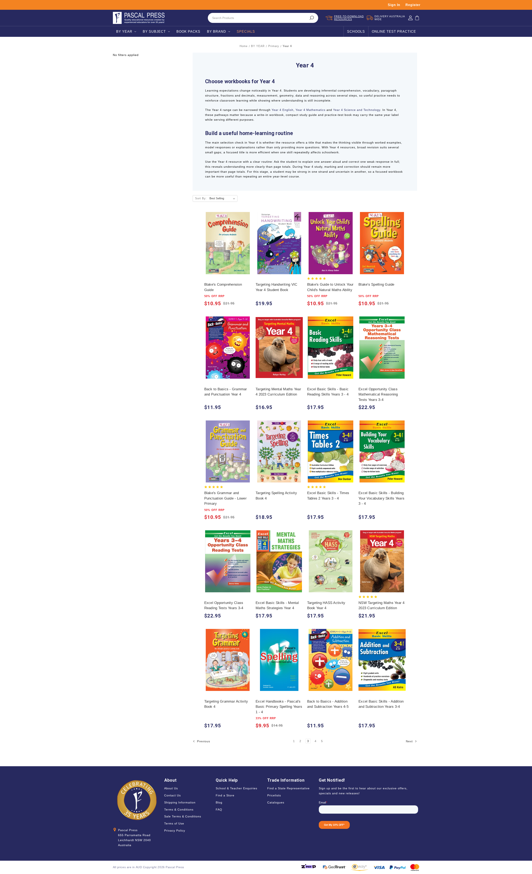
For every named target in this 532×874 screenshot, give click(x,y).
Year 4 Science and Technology (356, 110)
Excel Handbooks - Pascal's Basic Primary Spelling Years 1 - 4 (279, 706)
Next (410, 741)
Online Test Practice (394, 31)
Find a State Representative (288, 788)
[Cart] (417, 18)
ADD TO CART (228, 247)
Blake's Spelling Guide (376, 284)
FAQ (219, 809)
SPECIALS (246, 31)
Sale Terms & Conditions (182, 816)
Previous (203, 741)
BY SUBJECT (154, 31)
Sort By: (201, 198)
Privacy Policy (174, 830)
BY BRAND (216, 31)
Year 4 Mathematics (310, 110)
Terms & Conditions (178, 809)
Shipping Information (180, 802)
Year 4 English (282, 110)
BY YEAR (124, 31)
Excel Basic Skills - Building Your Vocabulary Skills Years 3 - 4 (381, 498)
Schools (356, 31)
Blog (219, 802)
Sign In (394, 5)
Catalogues (275, 802)
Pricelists (274, 795)
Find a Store (225, 795)
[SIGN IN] (410, 18)
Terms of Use (174, 823)
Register (412, 5)
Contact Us (172, 795)
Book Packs (188, 31)
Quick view (227, 239)
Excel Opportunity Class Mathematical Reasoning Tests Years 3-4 (378, 394)
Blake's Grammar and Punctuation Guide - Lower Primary (225, 498)
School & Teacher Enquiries (236, 788)
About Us (171, 788)
